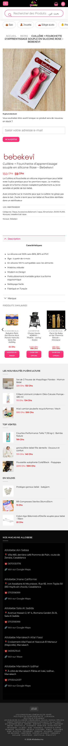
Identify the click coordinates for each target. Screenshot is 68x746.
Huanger (9, 729)
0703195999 (14, 621)
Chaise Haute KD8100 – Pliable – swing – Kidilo (34, 336)
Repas (24, 35)
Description (14, 238)
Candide (38, 731)
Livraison (49, 716)
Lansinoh (58, 724)
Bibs (30, 728)
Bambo (28, 724)
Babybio (37, 724)
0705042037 (14, 679)
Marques (6, 214)
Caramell (55, 733)
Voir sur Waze (15, 656)
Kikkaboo (31, 726)
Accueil (11, 35)
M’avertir (11, 139)
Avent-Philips (54, 726)
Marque (12, 298)
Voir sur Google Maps (19, 569)
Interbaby (12, 728)
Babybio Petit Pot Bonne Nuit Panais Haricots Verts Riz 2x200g (12, 337)
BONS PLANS (59, 212)
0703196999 (14, 592)
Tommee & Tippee (52, 728)
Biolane (16, 735)
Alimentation (48, 212)
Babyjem (41, 726)
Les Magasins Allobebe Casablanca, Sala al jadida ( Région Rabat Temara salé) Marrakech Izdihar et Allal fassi (34, 721)
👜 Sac (9, 24)
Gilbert (22, 728)
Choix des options (34, 354)
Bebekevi (13, 219)
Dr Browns (13, 733)
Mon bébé (20, 729)
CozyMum (47, 724)
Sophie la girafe (40, 733)
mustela (17, 731)
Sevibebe (48, 731)
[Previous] (3, 336)
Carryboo (26, 733)
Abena (10, 726)
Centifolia (20, 726)
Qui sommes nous (14, 724)
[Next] (65, 336)
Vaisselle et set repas (18, 214)
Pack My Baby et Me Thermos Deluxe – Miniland (56, 336)
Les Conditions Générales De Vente (34, 715)
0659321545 (14, 650)
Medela (30, 729)
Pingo (49, 729)
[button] (5, 3)
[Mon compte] (63, 4)
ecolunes (58, 729)
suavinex (39, 729)
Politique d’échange (34, 718)
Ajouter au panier (12, 354)
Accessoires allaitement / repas (30, 212)
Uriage (57, 731)
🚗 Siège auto (46, 24)
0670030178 (14, 563)
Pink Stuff (51, 735)
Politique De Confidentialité (28, 716)
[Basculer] (5, 238)
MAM (9, 731)
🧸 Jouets (25, 24)
